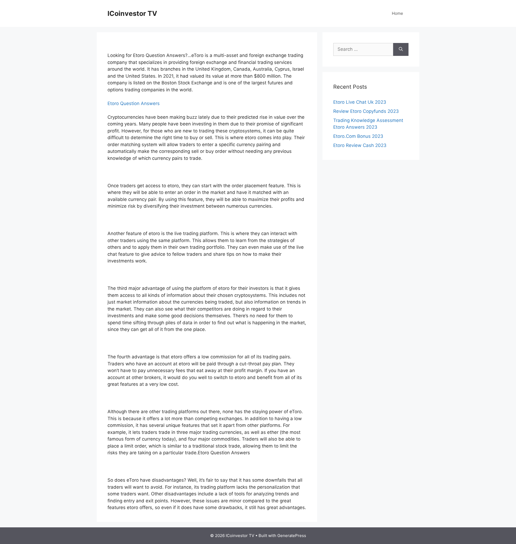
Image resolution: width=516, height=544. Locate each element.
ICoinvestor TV (132, 13)
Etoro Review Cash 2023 (359, 145)
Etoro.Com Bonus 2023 (358, 136)
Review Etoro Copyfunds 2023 (366, 111)
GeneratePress (291, 535)
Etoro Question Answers (134, 103)
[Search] (400, 49)
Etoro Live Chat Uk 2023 (359, 102)
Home (397, 13)
